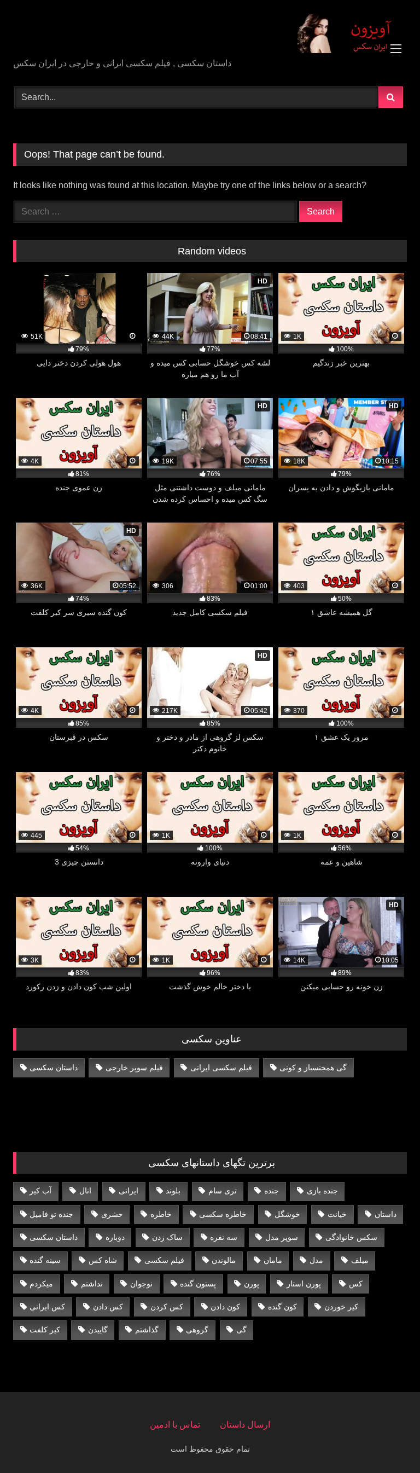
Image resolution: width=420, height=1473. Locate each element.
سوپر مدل (281, 1237)
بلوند (173, 1190)
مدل (316, 1260)
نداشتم (92, 1283)
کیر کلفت (45, 1329)
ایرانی (128, 1190)
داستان (385, 1214)
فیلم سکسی (164, 1260)
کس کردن (166, 1306)
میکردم (41, 1283)
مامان (273, 1260)
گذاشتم (147, 1329)
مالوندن (224, 1260)
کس (356, 1283)
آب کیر (40, 1190)
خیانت (337, 1214)
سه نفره (223, 1237)
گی (241, 1329)
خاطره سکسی (223, 1214)
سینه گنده (45, 1260)
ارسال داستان (245, 1424)
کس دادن (108, 1306)
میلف (360, 1260)
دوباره (115, 1237)
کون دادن (225, 1306)
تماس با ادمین (175, 1424)
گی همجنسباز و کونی (313, 1067)
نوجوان (141, 1283)
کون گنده (282, 1306)
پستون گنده (198, 1283)
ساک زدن (167, 1237)
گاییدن (98, 1329)
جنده (271, 1190)
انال (85, 1190)
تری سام (222, 1190)
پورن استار (304, 1283)
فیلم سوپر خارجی (134, 1067)
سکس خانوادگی (351, 1237)
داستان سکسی (54, 1067)
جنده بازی (322, 1190)
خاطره (161, 1214)
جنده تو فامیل (51, 1214)
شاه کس (103, 1260)
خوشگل (287, 1214)
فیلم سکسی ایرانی (221, 1067)
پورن (251, 1283)
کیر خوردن (341, 1306)
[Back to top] (386, 1440)
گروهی (197, 1329)
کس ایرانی (47, 1306)
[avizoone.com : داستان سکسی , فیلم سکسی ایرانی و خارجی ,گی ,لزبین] (210, 33)
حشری (112, 1214)
